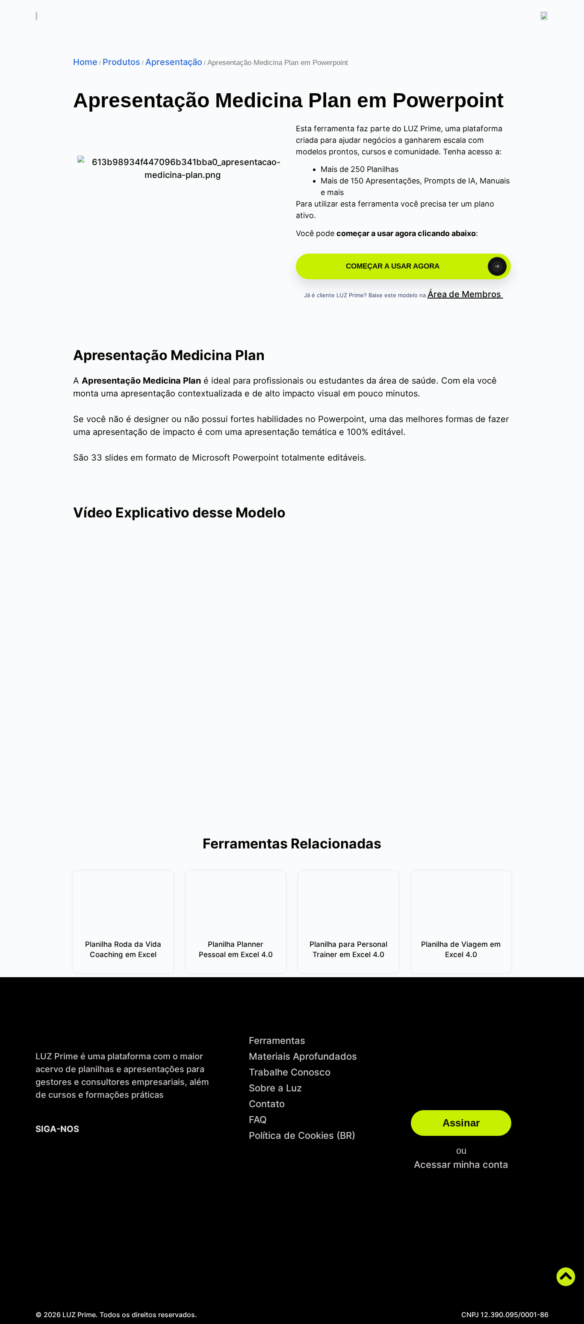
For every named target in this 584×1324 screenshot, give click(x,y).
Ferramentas (277, 1040)
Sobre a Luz (275, 1087)
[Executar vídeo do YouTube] (292, 680)
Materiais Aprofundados (303, 1056)
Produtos (121, 62)
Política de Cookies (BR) (302, 1135)
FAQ (258, 1119)
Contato (267, 1103)
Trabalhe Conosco (289, 1072)
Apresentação (173, 62)
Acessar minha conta (461, 1164)
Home (85, 62)
